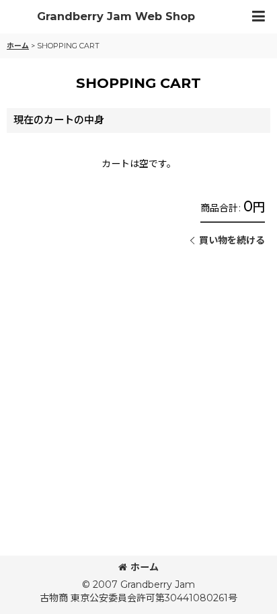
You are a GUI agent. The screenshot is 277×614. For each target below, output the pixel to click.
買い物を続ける (232, 240)
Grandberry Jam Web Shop (116, 16)
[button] (258, 17)
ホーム (144, 567)
